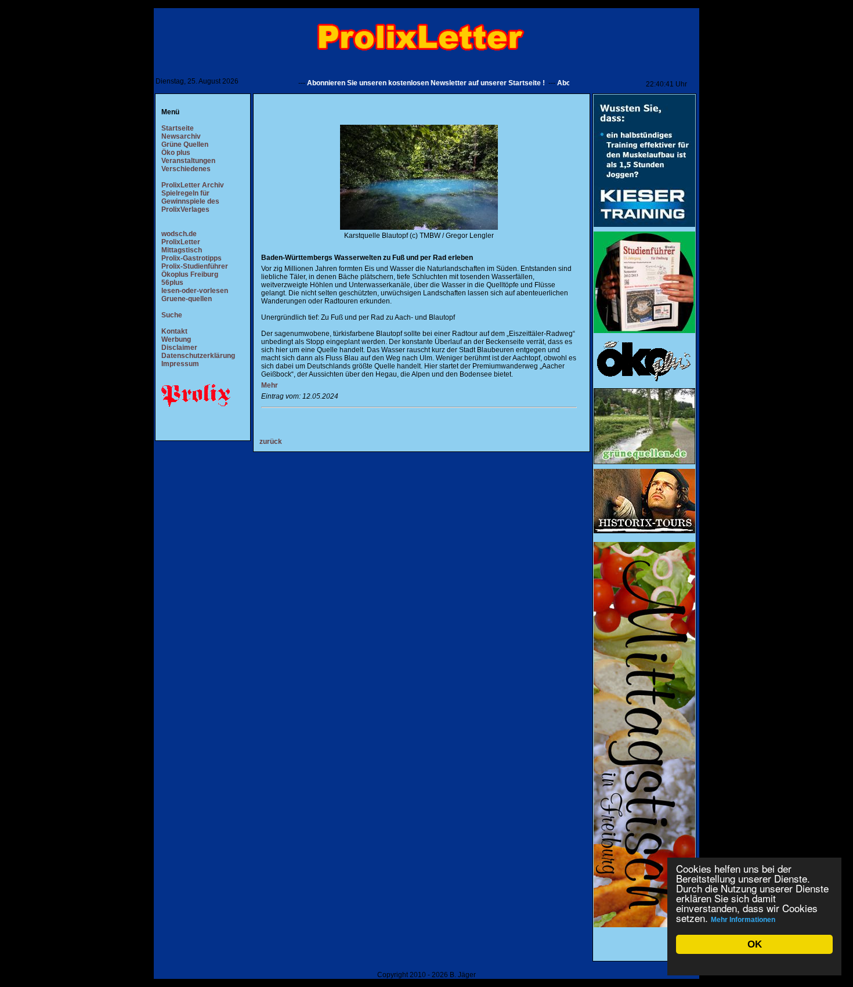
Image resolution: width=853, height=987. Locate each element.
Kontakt (174, 331)
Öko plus (175, 153)
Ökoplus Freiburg (189, 274)
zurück (270, 442)
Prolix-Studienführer (194, 266)
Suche (171, 315)
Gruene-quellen (186, 299)
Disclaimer (179, 348)
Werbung (176, 339)
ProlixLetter (180, 242)
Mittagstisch (181, 250)
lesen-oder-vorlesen (194, 291)
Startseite (177, 128)
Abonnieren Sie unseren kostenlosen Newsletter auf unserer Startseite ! (405, 83)
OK (754, 944)
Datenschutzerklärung (198, 356)
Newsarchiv (181, 136)
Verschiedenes (186, 169)
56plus (172, 283)
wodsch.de (179, 234)
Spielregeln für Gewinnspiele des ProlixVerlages (190, 201)
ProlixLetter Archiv (192, 185)
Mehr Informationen (743, 920)
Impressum (180, 364)
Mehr (269, 385)
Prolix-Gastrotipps (191, 258)
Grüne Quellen (184, 144)
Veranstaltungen (188, 161)
